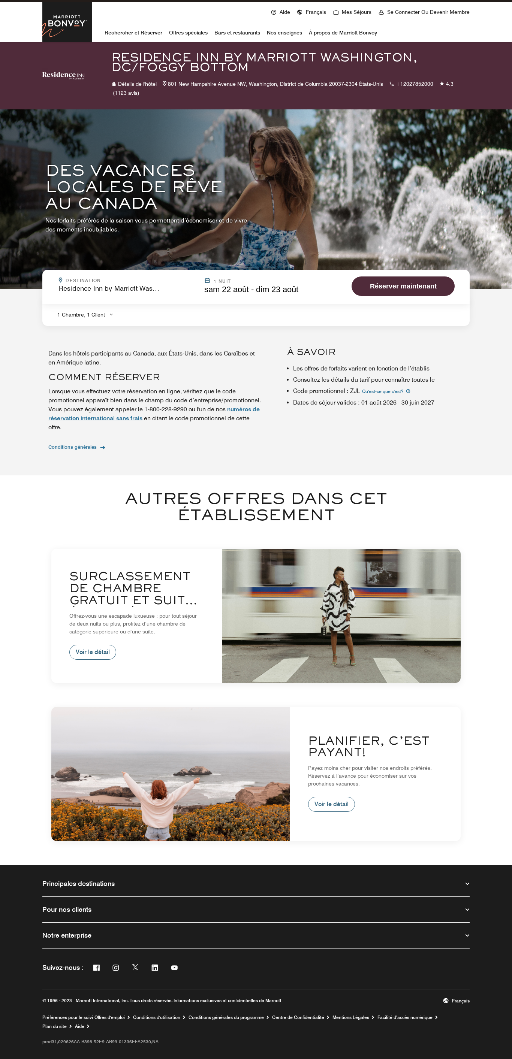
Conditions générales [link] (72, 447)
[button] (311, 11)
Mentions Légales (350, 1017)
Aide (79, 1026)
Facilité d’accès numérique (405, 1017)
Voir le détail (93, 652)
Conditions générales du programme (226, 1017)
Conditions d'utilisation (156, 1017)
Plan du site (54, 1026)
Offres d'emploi (109, 1017)
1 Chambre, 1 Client (81, 315)
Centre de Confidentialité (298, 1017)
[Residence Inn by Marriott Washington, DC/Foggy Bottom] (63, 76)
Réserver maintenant (403, 286)
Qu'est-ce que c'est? (383, 391)
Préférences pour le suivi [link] (67, 1017)
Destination (123, 280)
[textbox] (119, 291)
